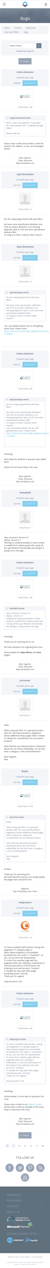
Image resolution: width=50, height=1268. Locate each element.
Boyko (25, 771)
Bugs (26, 32)
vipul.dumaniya (25, 174)
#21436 (17, 573)
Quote (32, 83)
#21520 (17, 782)
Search (38, 45)
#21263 (17, 257)
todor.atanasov (25, 72)
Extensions (31, 28)
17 (37, 1145)
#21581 (17, 913)
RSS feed (40, 1168)
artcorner (25, 680)
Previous (13, 1145)
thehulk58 (25, 492)
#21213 (17, 185)
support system (35, 1104)
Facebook (9, 1168)
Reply (26, 61)
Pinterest (30, 1168)
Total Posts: (23, 107)
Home (7, 28)
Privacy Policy (25, 1257)
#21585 (17, 1004)
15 (25, 1145)
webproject (25, 902)
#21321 (17, 364)
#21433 (17, 503)
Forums (17, 28)
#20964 (17, 83)
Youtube (25, 1177)
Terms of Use (13, 1257)
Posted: (19, 77)
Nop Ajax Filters (12, 32)
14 (19, 1145)
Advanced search (25, 51)
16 (31, 1145)
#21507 (17, 691)
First (7, 1145)
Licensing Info (37, 1257)
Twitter (20, 1168)
